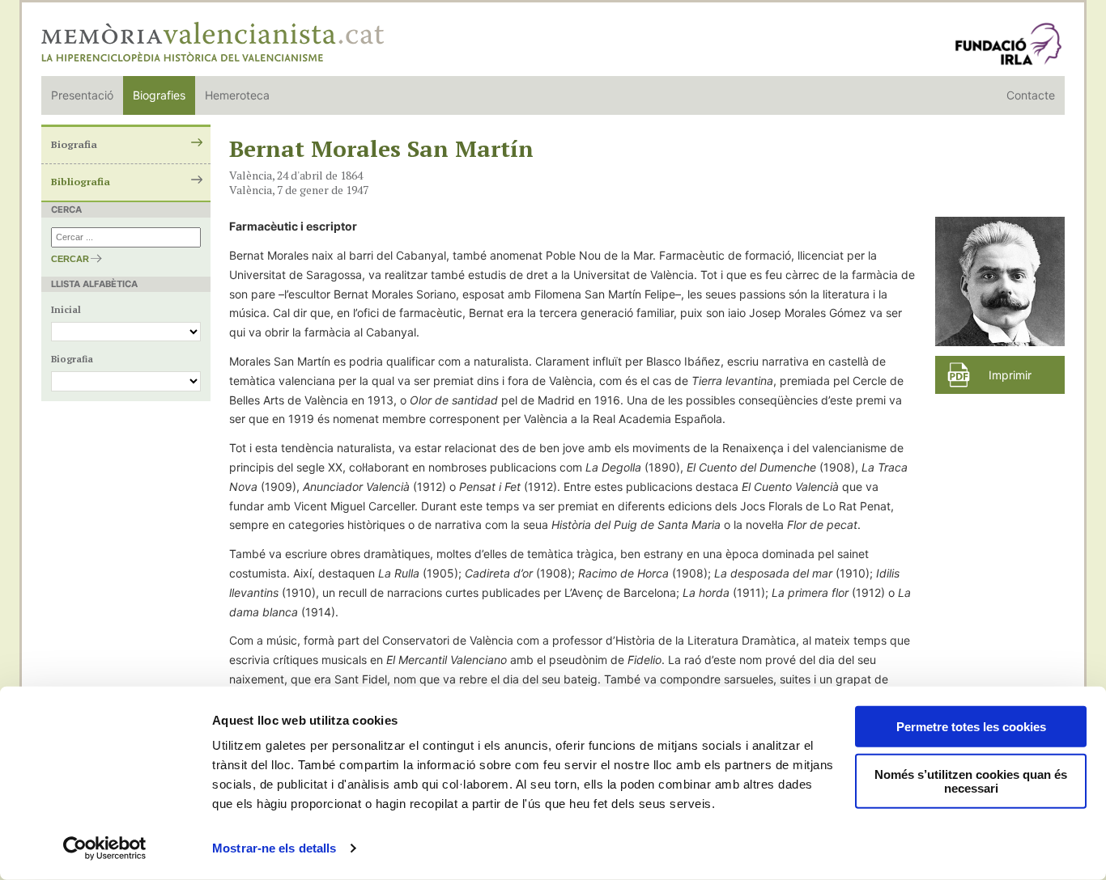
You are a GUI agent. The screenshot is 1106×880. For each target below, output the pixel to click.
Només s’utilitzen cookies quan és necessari (970, 781)
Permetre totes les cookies (971, 727)
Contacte (1030, 95)
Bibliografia (80, 181)
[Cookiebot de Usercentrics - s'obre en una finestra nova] (105, 848)
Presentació (82, 95)
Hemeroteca (237, 95)
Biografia (74, 144)
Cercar (70, 259)
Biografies (159, 95)
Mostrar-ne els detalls (274, 848)
